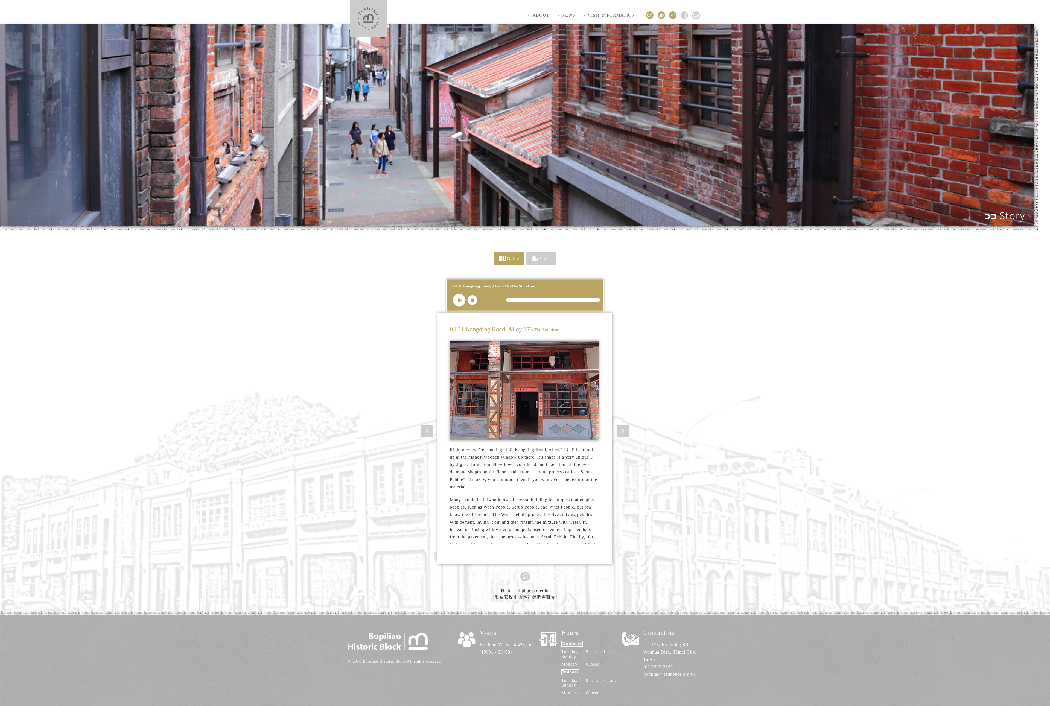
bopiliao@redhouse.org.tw (669, 674)
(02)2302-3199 (658, 666)
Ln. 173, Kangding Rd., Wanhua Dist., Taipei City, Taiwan (669, 652)
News (568, 15)
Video (545, 258)
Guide (513, 258)
